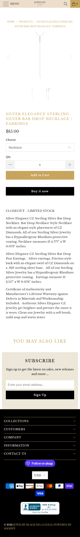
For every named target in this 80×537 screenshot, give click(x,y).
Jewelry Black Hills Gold (32, 524)
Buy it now (40, 191)
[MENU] (4, 4)
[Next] (71, 57)
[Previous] (9, 57)
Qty (8, 157)
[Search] (65, 4)
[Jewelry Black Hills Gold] (40, 4)
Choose (11, 139)
